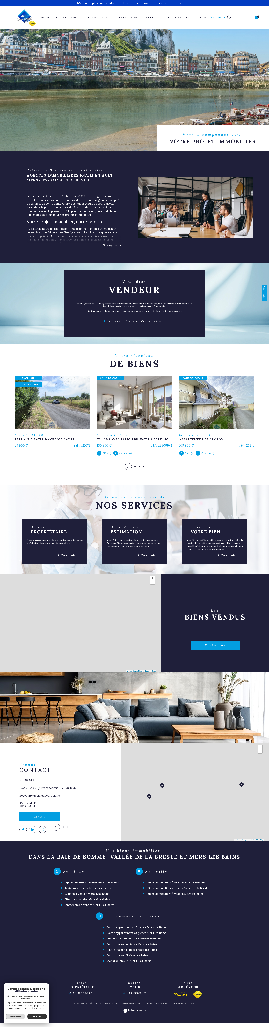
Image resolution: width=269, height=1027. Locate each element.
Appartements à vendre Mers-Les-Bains (92, 886)
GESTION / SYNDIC (127, 17)
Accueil (45, 17)
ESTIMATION (105, 17)
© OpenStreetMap (149, 675)
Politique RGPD (183, 1007)
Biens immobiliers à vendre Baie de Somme (176, 886)
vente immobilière (58, 203)
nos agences (173, 17)
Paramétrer (15, 1016)
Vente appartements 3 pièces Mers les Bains (136, 936)
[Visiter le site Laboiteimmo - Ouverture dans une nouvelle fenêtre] (134, 1018)
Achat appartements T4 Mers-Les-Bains (134, 942)
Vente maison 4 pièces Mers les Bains (132, 948)
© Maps (137, 675)
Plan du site (141, 1007)
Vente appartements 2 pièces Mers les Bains (136, 931)
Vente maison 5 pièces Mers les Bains (132, 953)
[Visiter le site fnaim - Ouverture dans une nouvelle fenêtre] (197, 998)
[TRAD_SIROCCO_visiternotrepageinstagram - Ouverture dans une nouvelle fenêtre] (42, 833)
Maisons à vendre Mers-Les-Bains (88, 892)
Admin (162, 1007)
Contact (264, 293)
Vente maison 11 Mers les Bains (127, 959)
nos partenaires (171, 1007)
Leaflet (129, 675)
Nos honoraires (130, 1007)
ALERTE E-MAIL (151, 17)
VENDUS (75, 17)
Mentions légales (153, 1007)
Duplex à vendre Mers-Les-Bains (87, 897)
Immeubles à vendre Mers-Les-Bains (89, 908)
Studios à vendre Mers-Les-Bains (87, 903)
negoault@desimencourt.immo (39, 799)
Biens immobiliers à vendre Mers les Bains (175, 897)
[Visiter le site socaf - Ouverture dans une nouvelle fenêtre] (181, 998)
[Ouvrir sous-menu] (68, 17)
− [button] (153, 586)
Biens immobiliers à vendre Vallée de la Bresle (177, 892)
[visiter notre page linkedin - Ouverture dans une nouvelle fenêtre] (32, 833)
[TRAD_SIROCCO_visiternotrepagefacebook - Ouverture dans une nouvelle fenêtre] (23, 833)
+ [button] (153, 582)
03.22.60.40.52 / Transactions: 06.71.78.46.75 (47, 791)
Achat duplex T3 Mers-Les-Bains (129, 965)
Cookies (191, 1007)
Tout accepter (37, 1016)
